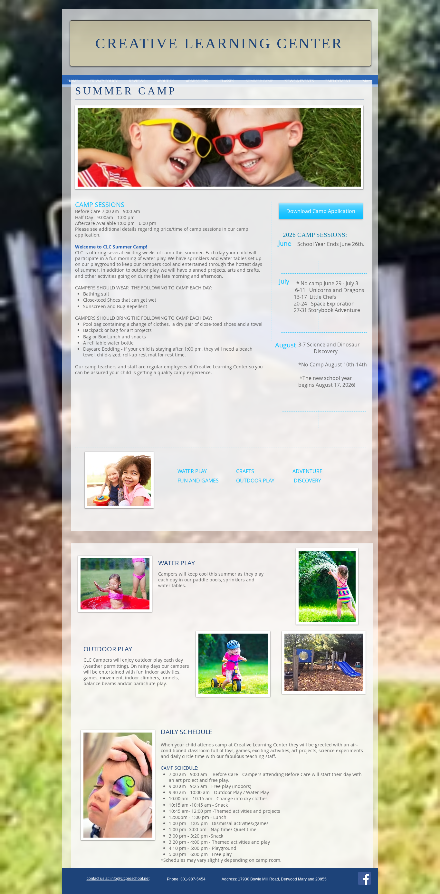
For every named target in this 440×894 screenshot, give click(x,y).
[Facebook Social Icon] (364, 878)
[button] (118, 878)
